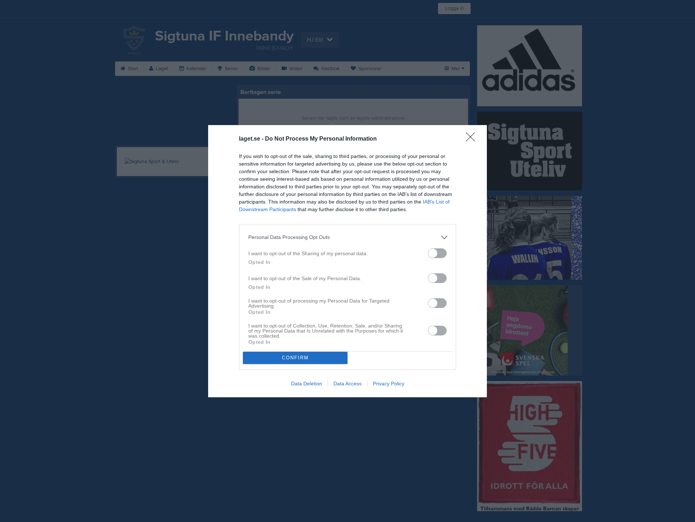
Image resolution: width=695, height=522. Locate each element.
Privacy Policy (388, 383)
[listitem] (347, 237)
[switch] (437, 253)
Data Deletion (306, 383)
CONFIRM (295, 357)
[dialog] (347, 261)
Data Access (347, 383)
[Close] (473, 139)
